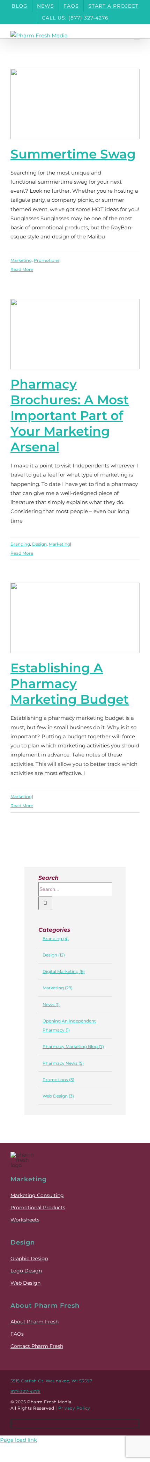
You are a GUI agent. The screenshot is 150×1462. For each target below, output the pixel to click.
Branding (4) (56, 938)
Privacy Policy (74, 1408)
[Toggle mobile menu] (137, 36)
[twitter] (75, 1423)
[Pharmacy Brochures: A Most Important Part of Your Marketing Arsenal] (75, 334)
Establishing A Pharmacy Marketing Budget (62, 607)
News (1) (51, 1004)
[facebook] (55, 1423)
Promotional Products (37, 1207)
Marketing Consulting (37, 1195)
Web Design (25, 1283)
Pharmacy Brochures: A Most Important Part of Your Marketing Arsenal (62, 319)
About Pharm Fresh (34, 1322)
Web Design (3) (58, 1096)
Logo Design (26, 1271)
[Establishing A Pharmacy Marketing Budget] (75, 618)
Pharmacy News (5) (63, 1063)
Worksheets (24, 1220)
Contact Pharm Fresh (36, 1346)
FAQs (17, 1334)
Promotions (46, 260)
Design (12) (54, 955)
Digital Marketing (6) (64, 971)
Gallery (87, 319)
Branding (20, 544)
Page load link (18, 1440)
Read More (21, 269)
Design (39, 544)
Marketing (21, 260)
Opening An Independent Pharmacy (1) (69, 1025)
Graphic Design (29, 1258)
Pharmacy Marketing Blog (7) (73, 1046)
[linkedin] (94, 1423)
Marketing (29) (58, 987)
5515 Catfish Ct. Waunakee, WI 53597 (51, 1380)
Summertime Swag (73, 154)
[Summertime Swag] (75, 104)
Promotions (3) (58, 1079)
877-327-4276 (25, 1391)
